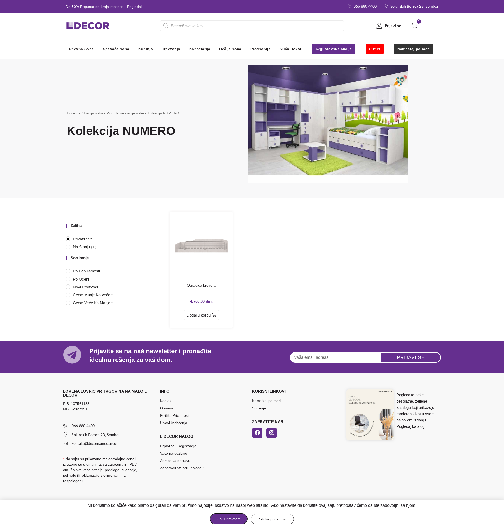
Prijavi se (393, 26)
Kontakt (166, 401)
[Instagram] (271, 433)
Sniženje (259, 408)
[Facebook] (257, 433)
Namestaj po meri (413, 49)
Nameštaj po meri (266, 401)
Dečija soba (230, 49)
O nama (166, 408)
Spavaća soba (116, 49)
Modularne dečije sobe (125, 113)
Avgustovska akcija (333, 49)
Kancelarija (199, 49)
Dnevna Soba (81, 49)
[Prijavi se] (379, 26)
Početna (74, 113)
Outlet (374, 49)
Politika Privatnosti (174, 415)
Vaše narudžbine (173, 453)
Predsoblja (260, 49)
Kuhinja (145, 49)
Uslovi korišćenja (173, 423)
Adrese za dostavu (175, 461)
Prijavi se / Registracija (178, 446)
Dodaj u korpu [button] (199, 315)
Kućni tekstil (291, 49)
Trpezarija (171, 49)
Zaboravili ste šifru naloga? (181, 468)
